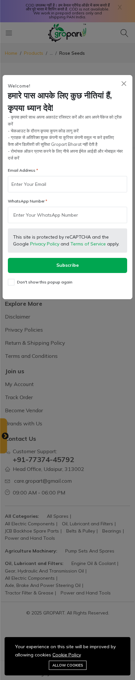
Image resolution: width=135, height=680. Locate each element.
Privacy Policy (44, 244)
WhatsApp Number (26, 201)
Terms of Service (88, 244)
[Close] (123, 83)
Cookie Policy (66, 655)
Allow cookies (67, 665)
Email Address (21, 170)
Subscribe (67, 265)
